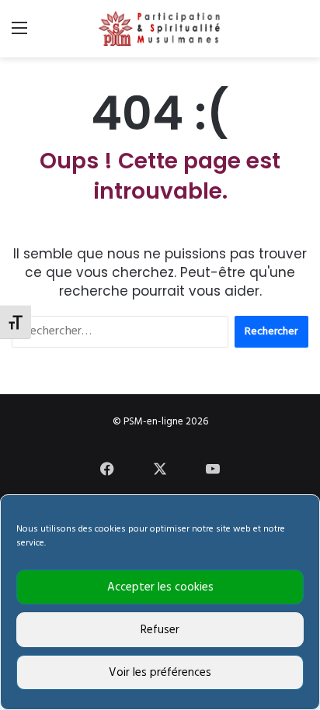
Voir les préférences (160, 672)
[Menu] (19, 34)
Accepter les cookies (160, 587)
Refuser (160, 630)
